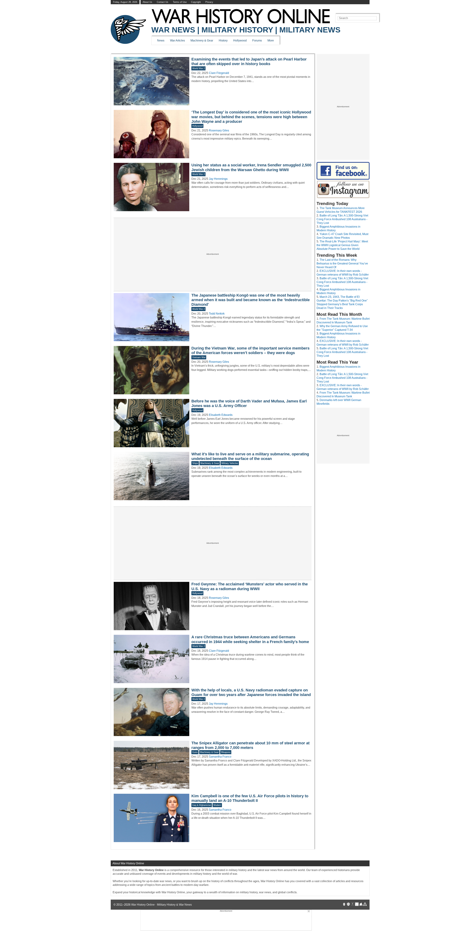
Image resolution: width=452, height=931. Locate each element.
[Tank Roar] (357, 904)
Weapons (226, 752)
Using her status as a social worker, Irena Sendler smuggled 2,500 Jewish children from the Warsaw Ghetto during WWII (251, 167)
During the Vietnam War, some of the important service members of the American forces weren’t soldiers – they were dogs (250, 350)
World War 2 (198, 68)
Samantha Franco (220, 756)
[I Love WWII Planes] (361, 904)
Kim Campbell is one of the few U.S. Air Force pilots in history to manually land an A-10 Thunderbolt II (249, 798)
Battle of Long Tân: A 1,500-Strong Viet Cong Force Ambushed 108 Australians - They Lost (342, 219)
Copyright (196, 2)
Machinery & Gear (202, 40)
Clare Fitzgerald (219, 72)
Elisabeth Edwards (221, 414)
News (160, 40)
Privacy (209, 2)
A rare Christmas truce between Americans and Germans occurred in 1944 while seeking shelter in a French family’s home (250, 639)
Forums (257, 40)
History (223, 40)
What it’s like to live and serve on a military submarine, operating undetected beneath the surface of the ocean (250, 456)
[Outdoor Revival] (348, 904)
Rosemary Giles (219, 130)
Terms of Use (180, 2)
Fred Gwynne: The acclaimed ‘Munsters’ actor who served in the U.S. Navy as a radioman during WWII (249, 586)
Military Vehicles (229, 463)
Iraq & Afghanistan (201, 805)
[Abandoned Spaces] (352, 904)
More (270, 40)
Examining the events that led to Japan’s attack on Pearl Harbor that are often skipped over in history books (249, 61)
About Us (147, 2)
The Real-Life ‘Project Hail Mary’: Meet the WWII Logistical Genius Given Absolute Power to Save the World (342, 245)
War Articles (177, 40)
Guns (195, 752)
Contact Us (162, 2)
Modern (217, 805)
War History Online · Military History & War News (161, 904)
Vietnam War (199, 357)
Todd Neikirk (217, 313)
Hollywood (240, 40)
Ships (195, 463)
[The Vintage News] (344, 904)
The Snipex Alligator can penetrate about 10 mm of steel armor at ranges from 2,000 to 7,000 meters (250, 745)
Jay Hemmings (218, 178)
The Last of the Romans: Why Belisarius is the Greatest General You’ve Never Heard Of (342, 263)
